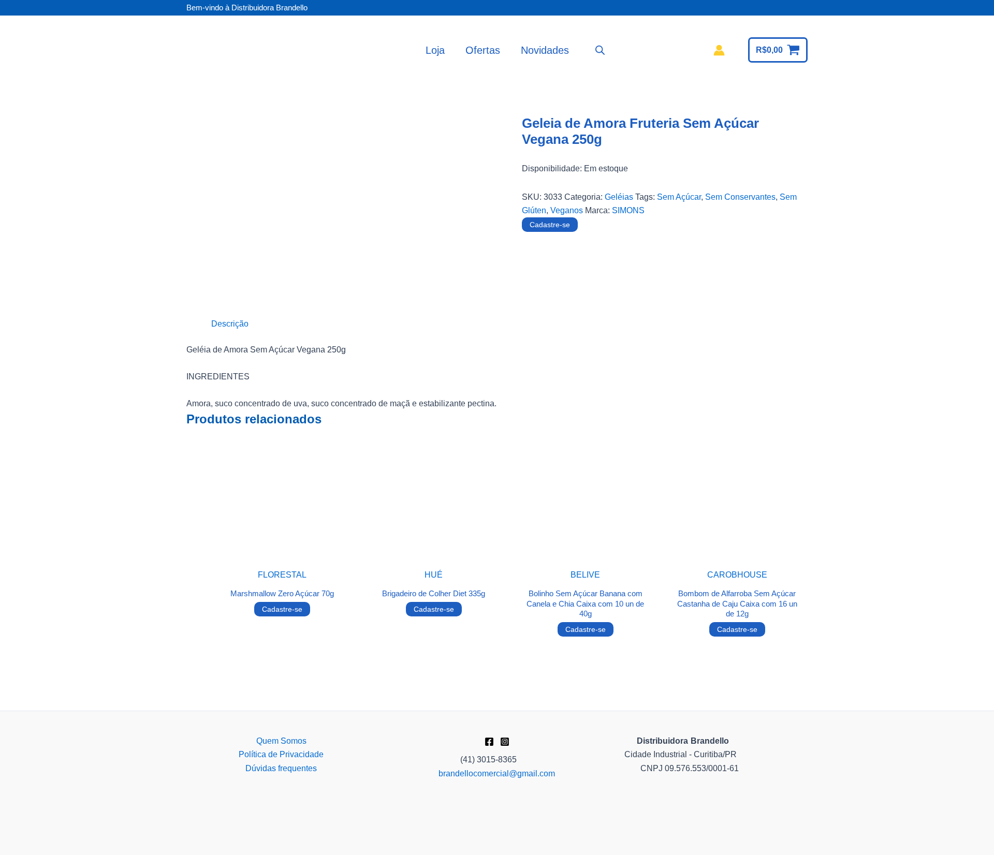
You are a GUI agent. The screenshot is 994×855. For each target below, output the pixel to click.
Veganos (566, 210)
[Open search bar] (600, 50)
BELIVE (585, 574)
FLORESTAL (282, 574)
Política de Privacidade (281, 754)
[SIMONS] (561, 278)
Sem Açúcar (679, 197)
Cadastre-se (550, 224)
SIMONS (628, 210)
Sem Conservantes (740, 197)
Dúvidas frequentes (281, 768)
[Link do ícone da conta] (719, 50)
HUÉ (434, 574)
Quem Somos (281, 740)
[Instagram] (504, 741)
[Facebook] (489, 741)
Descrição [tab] (229, 323)
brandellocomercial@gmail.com (496, 773)
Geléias (619, 197)
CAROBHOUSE (737, 574)
